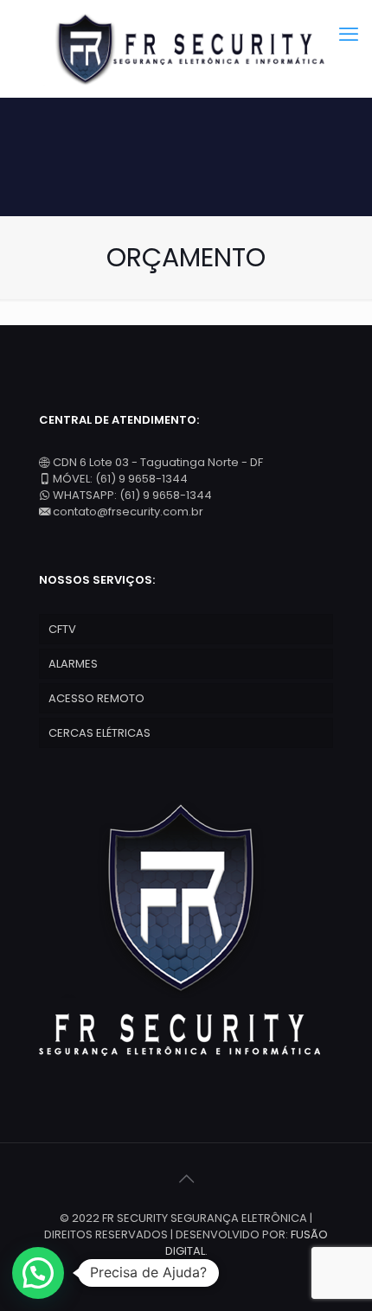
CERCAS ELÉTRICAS (99, 733)
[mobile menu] (348, 34)
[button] (38, 1273)
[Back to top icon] (186, 1179)
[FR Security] (186, 48)
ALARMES (73, 664)
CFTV (62, 629)
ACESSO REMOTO (96, 698)
